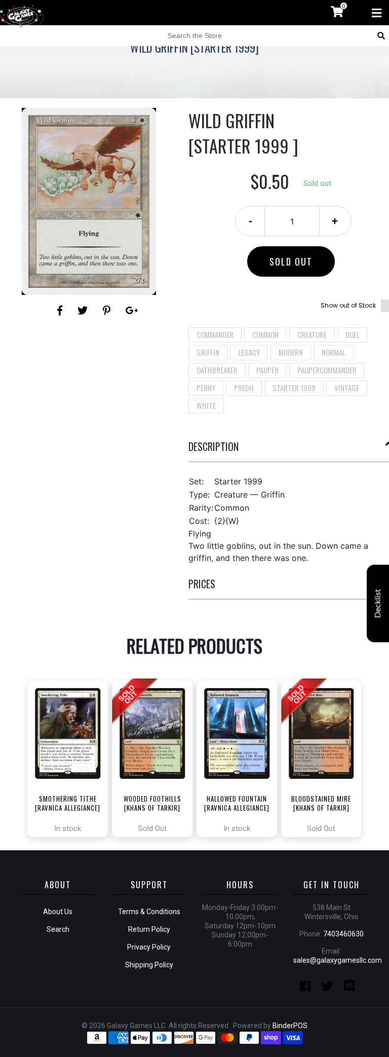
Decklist (378, 603)
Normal (333, 352)
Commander (215, 334)
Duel (352, 334)
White (206, 405)
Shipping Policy (149, 965)
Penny (206, 387)
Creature (312, 334)
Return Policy (149, 929)
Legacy (249, 352)
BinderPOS (290, 1026)
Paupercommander (327, 369)
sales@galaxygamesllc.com (337, 960)
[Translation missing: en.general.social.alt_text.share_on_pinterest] (108, 311)
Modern (291, 352)
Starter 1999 (294, 387)
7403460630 (343, 934)
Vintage (346, 387)
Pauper (267, 369)
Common (265, 334)
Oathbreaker (217, 369)
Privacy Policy (149, 947)
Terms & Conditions (149, 912)
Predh (244, 387)
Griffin (208, 352)
